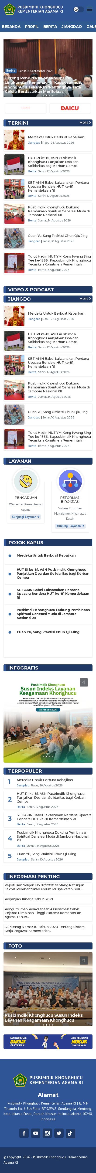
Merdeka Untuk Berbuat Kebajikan (56, 137)
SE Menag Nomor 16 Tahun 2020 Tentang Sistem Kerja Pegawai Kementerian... (45, 929)
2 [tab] (46, 95)
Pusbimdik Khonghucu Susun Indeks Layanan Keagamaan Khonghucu (44, 1018)
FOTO (15, 946)
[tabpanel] (48, 68)
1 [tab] (43, 95)
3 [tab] (49, 95)
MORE (84, 123)
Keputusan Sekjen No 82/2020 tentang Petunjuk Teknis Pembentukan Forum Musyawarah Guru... (44, 887)
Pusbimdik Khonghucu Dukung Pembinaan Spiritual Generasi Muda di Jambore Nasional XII (58, 211)
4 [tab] (52, 95)
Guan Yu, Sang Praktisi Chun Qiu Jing (57, 236)
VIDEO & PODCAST (31, 289)
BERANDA (11, 26)
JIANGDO (19, 299)
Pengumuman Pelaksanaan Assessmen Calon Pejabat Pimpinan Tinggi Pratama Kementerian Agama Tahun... (43, 913)
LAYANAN (19, 461)
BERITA (50, 26)
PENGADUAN (26, 498)
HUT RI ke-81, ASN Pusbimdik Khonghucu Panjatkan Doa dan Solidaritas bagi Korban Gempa (53, 162)
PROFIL (32, 26)
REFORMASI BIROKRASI (70, 500)
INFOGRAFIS (23, 668)
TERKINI (18, 123)
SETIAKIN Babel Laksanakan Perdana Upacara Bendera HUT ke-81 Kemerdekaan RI (58, 186)
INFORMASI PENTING (34, 876)
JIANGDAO (72, 26)
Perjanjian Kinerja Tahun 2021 (29, 899)
